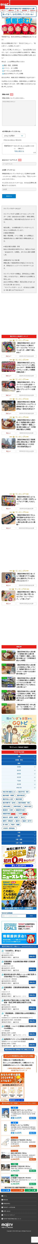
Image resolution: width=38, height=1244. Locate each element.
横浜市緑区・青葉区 (8, 795)
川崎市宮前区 (17, 806)
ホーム (5, 1196)
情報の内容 (7, 94)
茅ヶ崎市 (5, 824)
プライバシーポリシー (9, 1215)
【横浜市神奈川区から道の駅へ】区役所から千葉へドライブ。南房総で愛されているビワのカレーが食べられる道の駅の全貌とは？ (25, 669)
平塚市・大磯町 (15, 824)
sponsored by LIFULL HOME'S (28, 1103)
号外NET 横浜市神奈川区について (12, 1218)
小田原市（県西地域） (9, 828)
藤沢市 (18, 821)
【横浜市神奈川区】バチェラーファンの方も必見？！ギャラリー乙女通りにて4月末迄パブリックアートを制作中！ (26, 386)
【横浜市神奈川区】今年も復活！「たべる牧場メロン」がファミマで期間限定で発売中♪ (26, 707)
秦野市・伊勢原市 (8, 821)
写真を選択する (19, 151)
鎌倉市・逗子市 (27, 821)
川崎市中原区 (27, 806)
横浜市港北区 (21, 795)
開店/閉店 (24, 10)
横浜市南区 (19, 799)
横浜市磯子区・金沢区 (9, 803)
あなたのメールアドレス (11, 160)
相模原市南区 (9, 813)
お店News (32, 10)
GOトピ (3, 10)
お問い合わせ (6, 1211)
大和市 (22, 813)
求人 (18, 10)
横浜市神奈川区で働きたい (11, 946)
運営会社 (5, 1199)
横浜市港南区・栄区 (24, 803)
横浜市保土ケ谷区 (8, 799)
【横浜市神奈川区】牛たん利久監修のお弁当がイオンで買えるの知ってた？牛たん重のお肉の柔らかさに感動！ (25, 519)
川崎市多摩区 (6, 806)
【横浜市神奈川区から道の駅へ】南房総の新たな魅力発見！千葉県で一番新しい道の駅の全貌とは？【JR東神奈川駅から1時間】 (26, 424)
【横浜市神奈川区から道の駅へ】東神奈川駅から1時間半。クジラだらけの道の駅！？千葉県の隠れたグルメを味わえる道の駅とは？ (26, 682)
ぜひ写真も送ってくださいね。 (11, 131)
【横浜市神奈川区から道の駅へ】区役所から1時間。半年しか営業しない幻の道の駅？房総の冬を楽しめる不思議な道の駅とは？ (26, 695)
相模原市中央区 (20, 810)
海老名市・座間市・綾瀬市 (10, 817)
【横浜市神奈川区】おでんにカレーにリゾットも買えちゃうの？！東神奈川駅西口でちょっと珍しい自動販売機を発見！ (25, 367)
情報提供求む (6, 1203)
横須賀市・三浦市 (8, 810)
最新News (11, 10)
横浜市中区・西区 (23, 792)
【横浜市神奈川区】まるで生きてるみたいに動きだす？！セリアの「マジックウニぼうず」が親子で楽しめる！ (25, 347)
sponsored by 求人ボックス (29, 946)
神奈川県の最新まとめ (9, 792)
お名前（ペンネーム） (9, 170)
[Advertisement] (19, 315)
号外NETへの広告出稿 (9, 1207)
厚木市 (23, 817)
